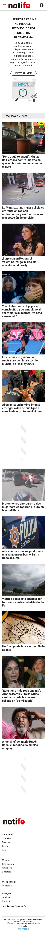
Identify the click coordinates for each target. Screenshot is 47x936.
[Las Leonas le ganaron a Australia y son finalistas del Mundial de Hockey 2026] (23, 338)
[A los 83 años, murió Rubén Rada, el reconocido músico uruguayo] (23, 723)
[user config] (41, 5)
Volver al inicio (24, 73)
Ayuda (37, 923)
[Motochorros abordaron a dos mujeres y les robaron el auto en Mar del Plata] (23, 485)
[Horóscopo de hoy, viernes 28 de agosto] (23, 627)
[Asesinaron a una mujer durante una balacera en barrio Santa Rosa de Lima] (23, 532)
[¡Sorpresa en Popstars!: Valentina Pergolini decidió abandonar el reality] (23, 240)
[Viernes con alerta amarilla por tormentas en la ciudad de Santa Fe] (23, 580)
